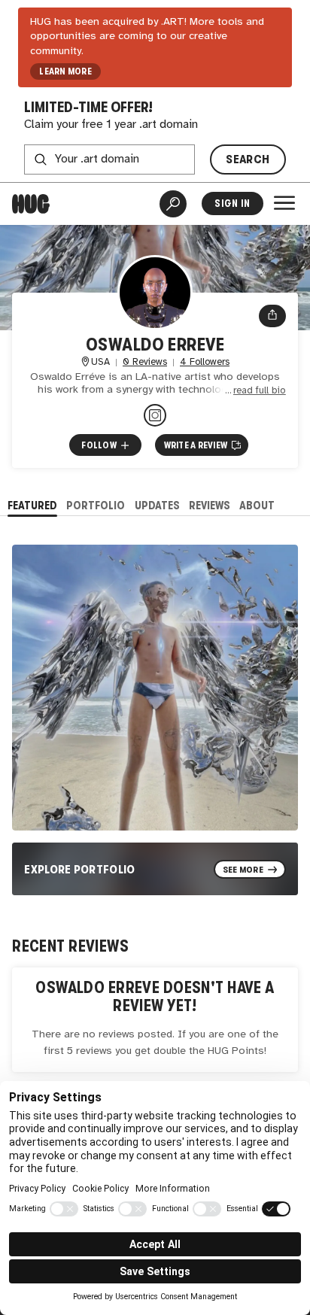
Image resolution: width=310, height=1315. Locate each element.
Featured (32, 505)
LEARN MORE (65, 71)
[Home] (31, 203)
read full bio (259, 391)
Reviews (209, 505)
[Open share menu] (272, 316)
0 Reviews (145, 362)
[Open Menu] (284, 203)
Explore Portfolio (79, 869)
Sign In (232, 203)
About (257, 505)
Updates (157, 505)
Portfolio (95, 505)
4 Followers (204, 362)
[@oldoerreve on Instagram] (155, 415)
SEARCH (247, 159)
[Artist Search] (173, 203)
